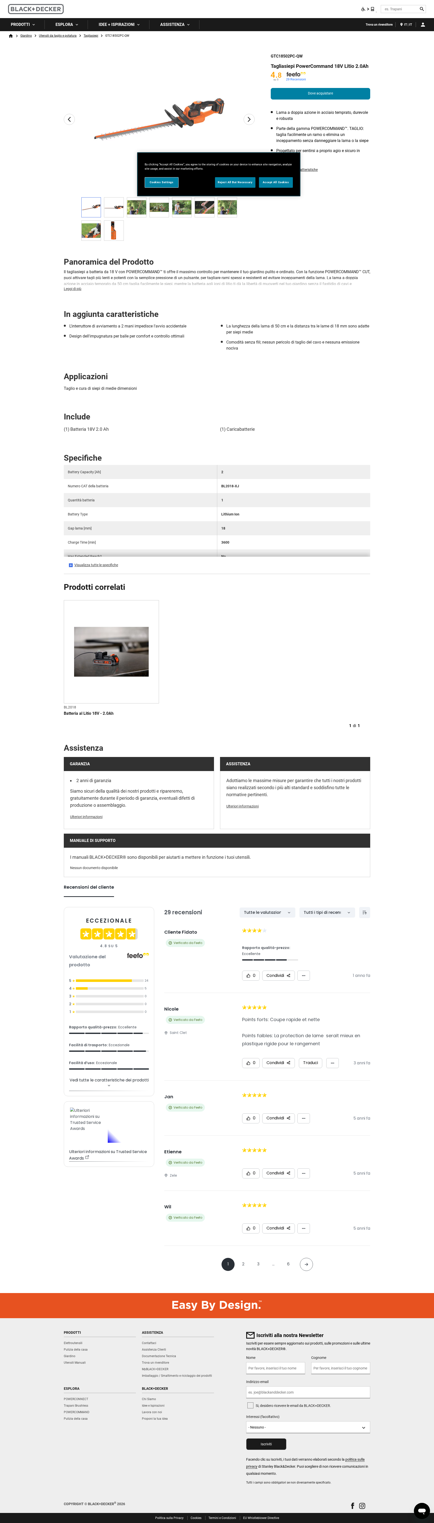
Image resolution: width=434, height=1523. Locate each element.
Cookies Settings (161, 182)
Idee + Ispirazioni (117, 24)
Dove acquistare (320, 93)
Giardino (26, 35)
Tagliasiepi (91, 35)
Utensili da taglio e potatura (58, 35)
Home (10, 35)
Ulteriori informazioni (86, 817)
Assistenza (172, 24)
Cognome (318, 1358)
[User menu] (423, 24)
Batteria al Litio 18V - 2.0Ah (89, 713)
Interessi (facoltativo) (263, 1417)
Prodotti (20, 24)
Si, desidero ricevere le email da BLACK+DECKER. (293, 1406)
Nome (250, 1358)
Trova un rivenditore (379, 24)
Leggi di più (72, 289)
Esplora (64, 24)
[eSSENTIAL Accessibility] (368, 9)
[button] (352, 1506)
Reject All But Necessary (235, 182)
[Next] (249, 119)
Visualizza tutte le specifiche (96, 565)
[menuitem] (22, 24)
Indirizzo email (257, 1382)
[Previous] (69, 119)
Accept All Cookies (276, 182)
